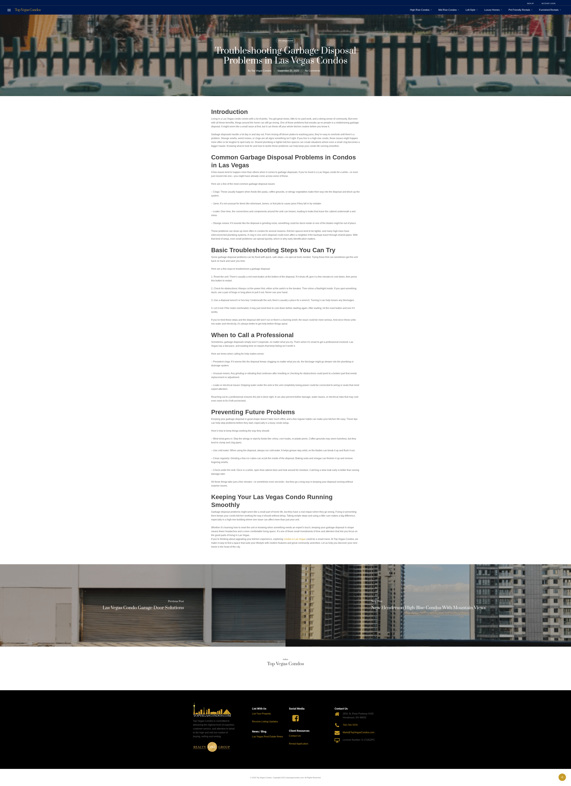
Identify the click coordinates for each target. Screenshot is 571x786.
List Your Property (261, 713)
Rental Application (298, 743)
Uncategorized (285, 40)
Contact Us (295, 736)
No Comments (312, 70)
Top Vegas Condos (28, 10)
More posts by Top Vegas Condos (285, 674)
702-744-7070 (350, 725)
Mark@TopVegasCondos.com (358, 732)
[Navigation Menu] (9, 10)
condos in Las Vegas (295, 539)
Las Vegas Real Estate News (267, 736)
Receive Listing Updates (265, 721)
